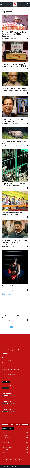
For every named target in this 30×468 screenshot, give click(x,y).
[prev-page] (3, 416)
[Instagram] (10, 459)
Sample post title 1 (7, 393)
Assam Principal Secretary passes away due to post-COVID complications (14, 242)
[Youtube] (23, 459)
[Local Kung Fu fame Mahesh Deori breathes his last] (15, 106)
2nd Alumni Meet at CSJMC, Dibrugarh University (12, 317)
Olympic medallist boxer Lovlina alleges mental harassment (13, 287)
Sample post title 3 (7, 409)
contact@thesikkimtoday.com (18, 378)
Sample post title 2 (7, 401)
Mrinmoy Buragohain (7, 187)
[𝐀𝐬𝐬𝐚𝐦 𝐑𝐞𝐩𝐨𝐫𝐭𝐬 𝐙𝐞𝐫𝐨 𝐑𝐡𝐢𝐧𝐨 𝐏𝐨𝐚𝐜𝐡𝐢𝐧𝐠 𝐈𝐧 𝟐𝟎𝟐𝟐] (15, 133)
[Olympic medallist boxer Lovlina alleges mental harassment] (15, 267)
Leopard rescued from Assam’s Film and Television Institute (15, 185)
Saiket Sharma (5, 216)
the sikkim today (6, 38)
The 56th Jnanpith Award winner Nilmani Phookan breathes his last (14, 90)
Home (3, 9)
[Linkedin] (15, 459)
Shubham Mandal (6, 68)
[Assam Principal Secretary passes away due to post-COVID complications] (15, 229)
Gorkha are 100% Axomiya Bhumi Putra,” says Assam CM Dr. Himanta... (14, 34)
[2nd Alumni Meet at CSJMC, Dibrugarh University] (15, 303)
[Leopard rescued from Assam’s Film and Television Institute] (15, 165)
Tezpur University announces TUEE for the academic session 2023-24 (14, 65)
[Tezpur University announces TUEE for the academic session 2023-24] (15, 51)
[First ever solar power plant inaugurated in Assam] (15, 201)
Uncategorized (5, 387)
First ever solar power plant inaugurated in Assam (12, 214)
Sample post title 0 (7, 386)
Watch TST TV (15, 424)
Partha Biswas (5, 320)
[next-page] (18, 327)
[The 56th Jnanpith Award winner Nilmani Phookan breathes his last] (15, 79)
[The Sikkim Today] (15, 339)
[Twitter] (19, 459)
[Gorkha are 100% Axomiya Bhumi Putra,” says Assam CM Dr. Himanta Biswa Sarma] (15, 22)
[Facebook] (6, 459)
